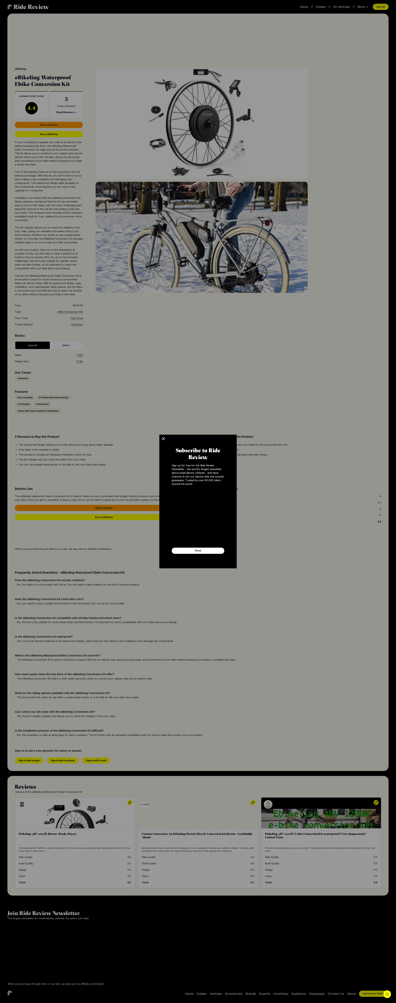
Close (198, 550)
